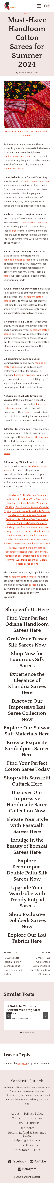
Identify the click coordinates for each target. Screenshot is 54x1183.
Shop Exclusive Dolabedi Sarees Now (27, 920)
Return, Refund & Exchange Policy (27, 1134)
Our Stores (27, 1128)
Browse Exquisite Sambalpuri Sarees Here (27, 749)
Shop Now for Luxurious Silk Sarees (27, 660)
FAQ (37, 1150)
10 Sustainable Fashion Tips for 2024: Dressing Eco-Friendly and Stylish (13, 963)
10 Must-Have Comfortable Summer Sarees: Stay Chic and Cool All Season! (40, 963)
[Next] (45, 1015)
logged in (22, 1063)
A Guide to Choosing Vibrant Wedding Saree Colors (23, 1010)
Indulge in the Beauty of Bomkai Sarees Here (27, 846)
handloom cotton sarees (17, 156)
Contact (17, 1118)
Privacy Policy (33, 1113)
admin (21, 73)
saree (7, 275)
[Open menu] (39, 6)
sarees (14, 230)
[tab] (21, 1032)
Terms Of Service (27, 1145)
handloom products (25, 375)
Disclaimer (34, 1118)
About (15, 1113)
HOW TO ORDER (27, 1123)
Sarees (27, 13)
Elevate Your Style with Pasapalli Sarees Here (27, 825)
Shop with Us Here (27, 609)
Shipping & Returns (27, 1140)
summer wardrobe (14, 168)
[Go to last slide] (8, 1015)
